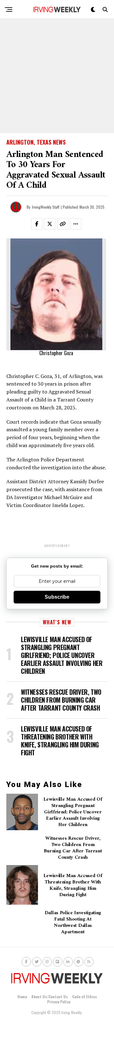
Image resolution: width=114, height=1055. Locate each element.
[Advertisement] (57, 76)
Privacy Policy (58, 1001)
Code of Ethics (84, 996)
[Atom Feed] (78, 962)
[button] (40, 225)
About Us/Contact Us (49, 996)
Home (22, 996)
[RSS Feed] (89, 962)
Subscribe (57, 597)
